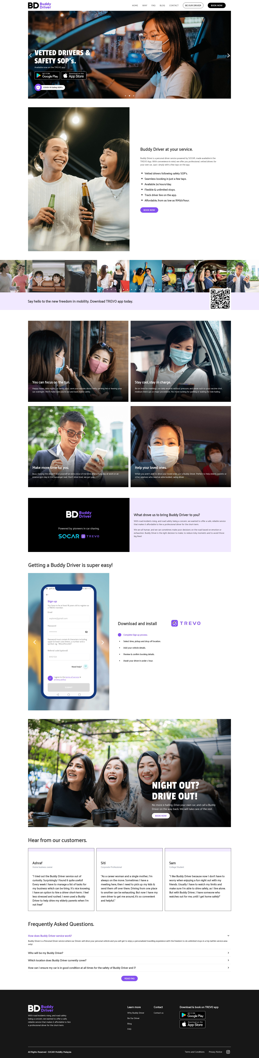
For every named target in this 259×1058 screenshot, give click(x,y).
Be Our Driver (133, 1018)
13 (143, 289)
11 (135, 289)
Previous (30, 56)
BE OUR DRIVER (193, 5)
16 (155, 289)
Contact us (158, 1012)
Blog (129, 1023)
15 (151, 289)
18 (164, 289)
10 (131, 289)
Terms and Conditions (195, 1052)
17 (160, 289)
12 (139, 289)
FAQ (129, 1029)
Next (228, 54)
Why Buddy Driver (135, 1012)
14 (147, 289)
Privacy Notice (215, 1052)
